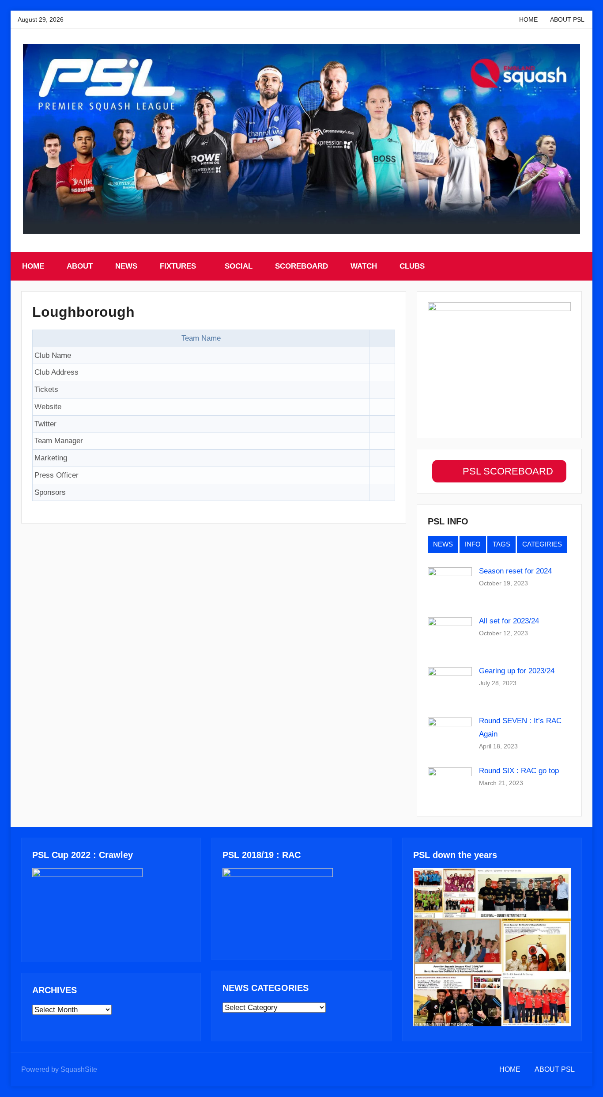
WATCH (363, 266)
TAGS (501, 544)
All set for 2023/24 (509, 621)
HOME (528, 19)
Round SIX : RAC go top (519, 771)
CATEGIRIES (542, 544)
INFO (473, 544)
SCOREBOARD (301, 266)
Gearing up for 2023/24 (516, 671)
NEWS (126, 266)
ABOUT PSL (567, 19)
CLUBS (412, 266)
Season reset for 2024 (515, 571)
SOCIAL (239, 266)
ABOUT (80, 266)
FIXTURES (178, 266)
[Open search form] (576, 266)
